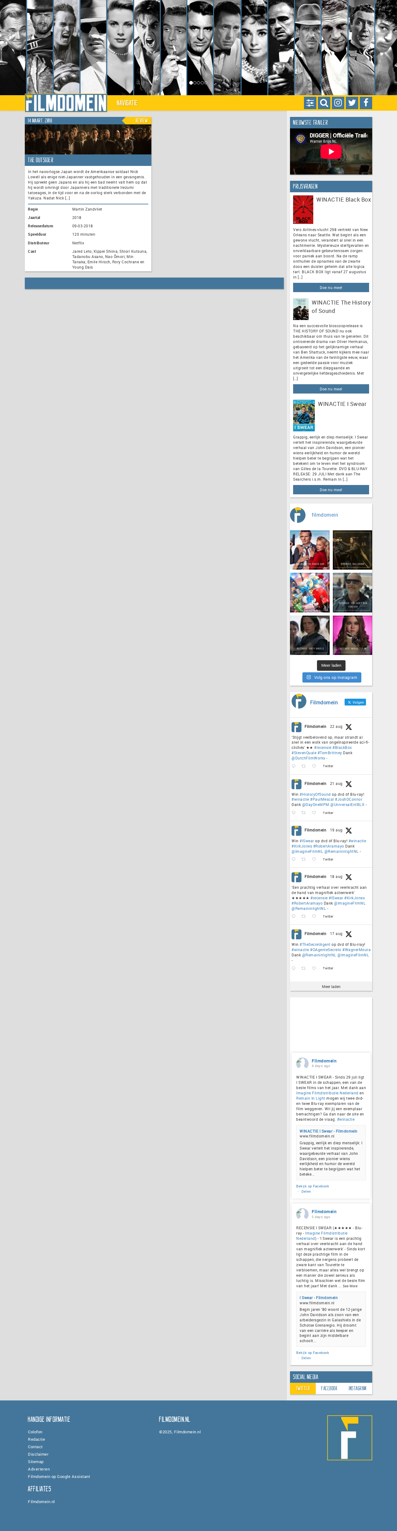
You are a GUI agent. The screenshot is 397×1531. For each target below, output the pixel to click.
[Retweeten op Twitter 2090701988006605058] (305, 813)
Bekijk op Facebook (312, 1186)
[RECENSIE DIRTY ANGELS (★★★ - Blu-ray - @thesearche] (310, 635)
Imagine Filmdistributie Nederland (327, 1092)
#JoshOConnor (348, 799)
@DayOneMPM (315, 804)
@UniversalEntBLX (347, 804)
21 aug (336, 783)
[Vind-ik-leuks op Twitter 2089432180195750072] (315, 968)
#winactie (300, 799)
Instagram (358, 1388)
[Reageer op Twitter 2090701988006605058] (295, 813)
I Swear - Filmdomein (319, 1297)
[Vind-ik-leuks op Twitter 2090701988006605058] (315, 813)
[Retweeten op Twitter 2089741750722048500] (305, 916)
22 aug (336, 726)
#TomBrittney (330, 752)
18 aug (336, 876)
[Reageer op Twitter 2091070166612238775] (295, 766)
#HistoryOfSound (315, 794)
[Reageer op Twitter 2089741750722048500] (295, 916)
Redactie (36, 1439)
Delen (306, 1191)
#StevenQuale (304, 752)
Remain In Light (310, 1098)
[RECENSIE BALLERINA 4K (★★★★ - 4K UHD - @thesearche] (352, 550)
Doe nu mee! (331, 287)
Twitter (303, 1388)
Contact (35, 1446)
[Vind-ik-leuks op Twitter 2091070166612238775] (315, 766)
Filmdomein (315, 726)
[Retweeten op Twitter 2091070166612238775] (305, 766)
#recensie (323, 747)
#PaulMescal (322, 799)
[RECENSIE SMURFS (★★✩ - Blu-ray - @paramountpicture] (310, 592)
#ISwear (307, 840)
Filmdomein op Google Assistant (59, 1476)
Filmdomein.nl (41, 1501)
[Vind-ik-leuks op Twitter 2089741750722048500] (315, 916)
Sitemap (36, 1461)
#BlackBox (342, 747)
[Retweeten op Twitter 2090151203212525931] (305, 859)
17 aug (336, 933)
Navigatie (127, 103)
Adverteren (39, 1469)
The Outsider (40, 160)
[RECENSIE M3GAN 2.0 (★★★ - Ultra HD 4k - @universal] (352, 635)
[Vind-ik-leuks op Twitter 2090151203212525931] (315, 859)
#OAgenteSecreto (325, 949)
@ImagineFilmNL (307, 851)
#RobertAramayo (328, 845)
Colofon (35, 1432)
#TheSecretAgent (315, 944)
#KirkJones (302, 845)
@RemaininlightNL (341, 851)
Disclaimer (38, 1454)
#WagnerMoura (356, 949)
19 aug (336, 829)
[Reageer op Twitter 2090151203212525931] (295, 859)
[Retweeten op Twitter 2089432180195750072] (305, 968)
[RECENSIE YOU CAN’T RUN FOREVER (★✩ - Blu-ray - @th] (352, 592)
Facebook (329, 1388)
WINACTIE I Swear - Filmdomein (329, 1130)
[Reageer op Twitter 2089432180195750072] (295, 968)
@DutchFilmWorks (308, 757)
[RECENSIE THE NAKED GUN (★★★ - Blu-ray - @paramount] (310, 550)
